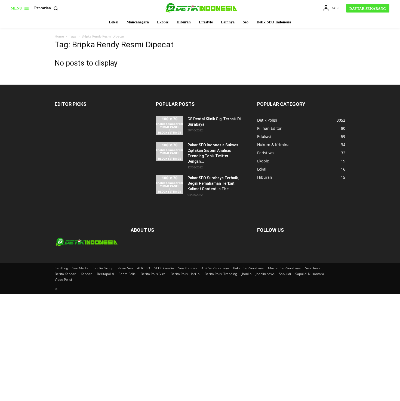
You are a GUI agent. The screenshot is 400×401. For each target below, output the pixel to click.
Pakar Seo (125, 268)
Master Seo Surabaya (284, 268)
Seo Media (80, 268)
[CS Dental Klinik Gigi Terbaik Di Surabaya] (169, 125)
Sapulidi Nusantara (309, 274)
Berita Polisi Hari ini (185, 274)
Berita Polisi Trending (221, 274)
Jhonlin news (265, 274)
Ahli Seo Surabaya (215, 268)
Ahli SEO (143, 268)
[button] (47, 8)
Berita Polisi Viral (153, 274)
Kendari (87, 274)
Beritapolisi (105, 274)
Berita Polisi (127, 274)
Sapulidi (285, 274)
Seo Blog (61, 268)
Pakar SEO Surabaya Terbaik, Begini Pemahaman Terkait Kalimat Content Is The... (213, 183)
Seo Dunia (313, 268)
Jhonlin (246, 274)
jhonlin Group (103, 268)
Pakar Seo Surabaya (248, 268)
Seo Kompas (187, 268)
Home (59, 36)
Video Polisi (63, 279)
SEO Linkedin (164, 268)
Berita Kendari (65, 274)
